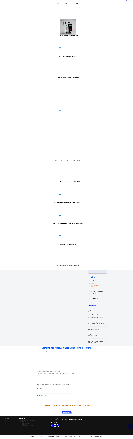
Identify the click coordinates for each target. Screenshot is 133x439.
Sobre (6, 420)
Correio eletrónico (41, 366)
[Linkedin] (128, 0)
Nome (38, 355)
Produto (92, 277)
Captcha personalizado (42, 386)
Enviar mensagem (42, 395)
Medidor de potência (93, 298)
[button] (113, 1)
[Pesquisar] (121, 3)
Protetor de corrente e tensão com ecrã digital (27, 420)
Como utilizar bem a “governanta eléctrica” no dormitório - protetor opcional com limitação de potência (95, 316)
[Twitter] (129, 0)
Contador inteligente (93, 300)
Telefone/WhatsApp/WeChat (43, 360)
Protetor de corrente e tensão (95, 280)
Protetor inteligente (93, 296)
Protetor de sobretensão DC (95, 293)
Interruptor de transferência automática (95, 286)
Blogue (94, 344)
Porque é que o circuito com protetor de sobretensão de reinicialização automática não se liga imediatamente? (97, 341)
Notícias (92, 306)
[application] (61, 3)
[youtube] (126, 0)
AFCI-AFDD (91, 283)
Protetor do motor (93, 289)
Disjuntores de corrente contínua (96, 291)
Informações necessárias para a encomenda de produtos (49, 371)
